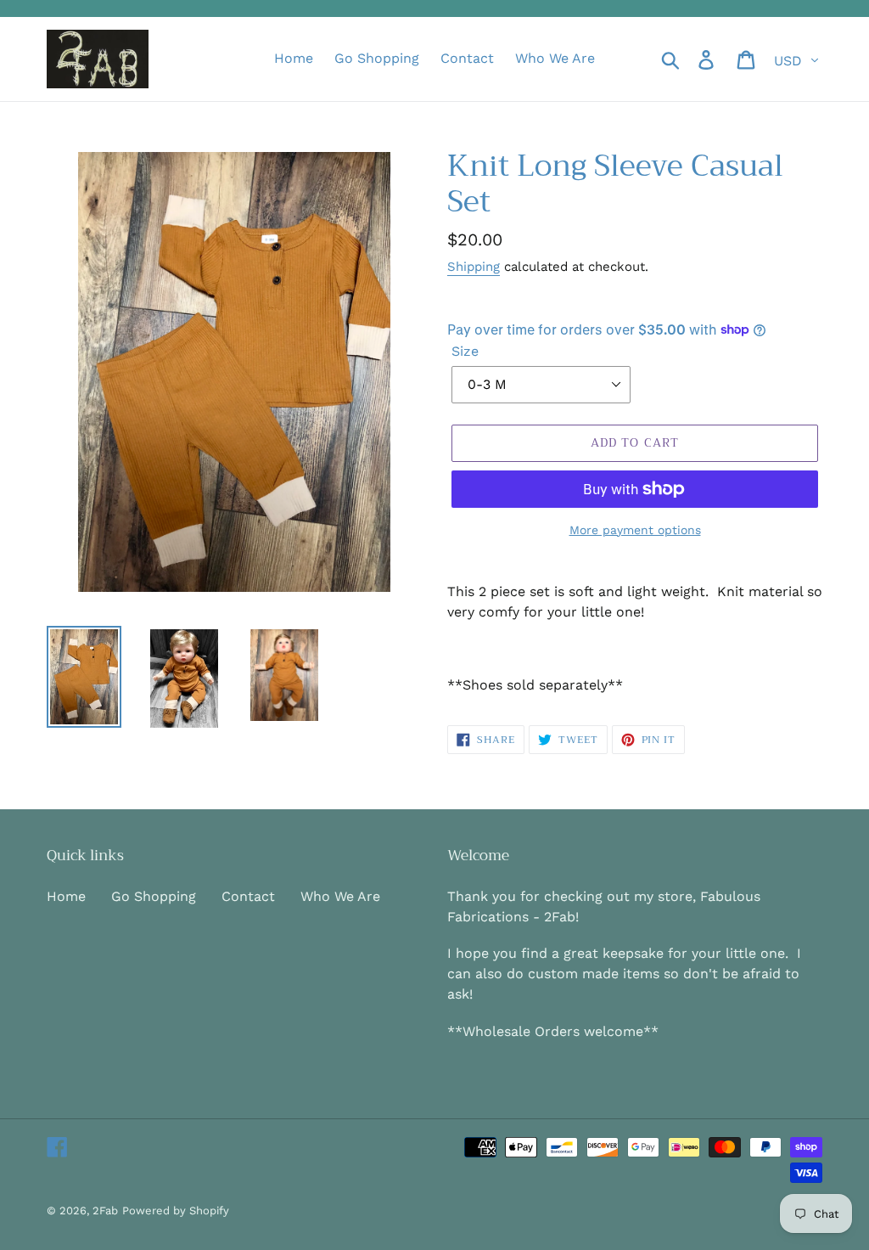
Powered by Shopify (175, 1210)
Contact (248, 896)
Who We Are (340, 896)
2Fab (105, 1210)
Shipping (473, 266)
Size (465, 351)
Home (66, 896)
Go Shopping (153, 896)
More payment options (635, 530)
